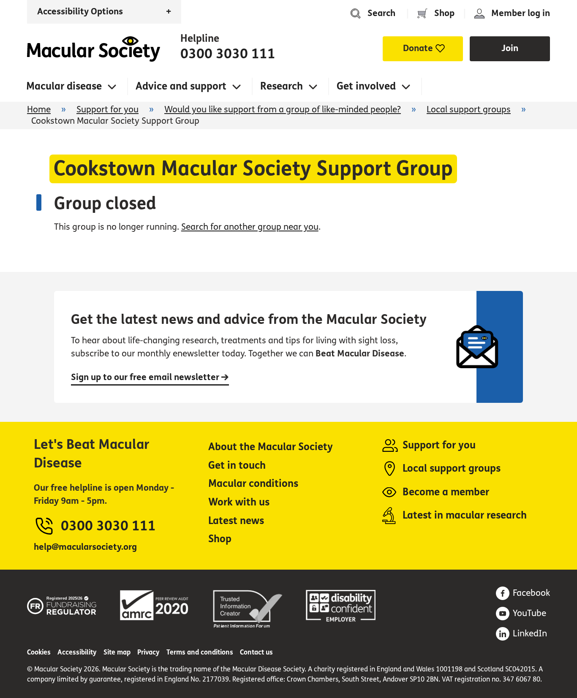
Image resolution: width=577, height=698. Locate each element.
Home (93, 49)
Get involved (366, 86)
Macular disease (64, 86)
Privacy (148, 652)
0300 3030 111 (227, 54)
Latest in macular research (465, 515)
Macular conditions (253, 484)
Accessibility (77, 652)
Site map (117, 652)
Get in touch (237, 465)
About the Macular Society (270, 447)
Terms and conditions (199, 652)
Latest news (236, 521)
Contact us (256, 652)
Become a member (446, 492)
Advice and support (181, 86)
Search (381, 13)
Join (509, 48)
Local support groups (469, 109)
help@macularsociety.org (85, 547)
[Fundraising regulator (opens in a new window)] (62, 604)
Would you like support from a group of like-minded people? (282, 109)
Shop (444, 13)
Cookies (39, 652)
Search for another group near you (249, 227)
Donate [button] (418, 48)
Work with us (238, 502)
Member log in (520, 13)
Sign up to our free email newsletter (146, 377)
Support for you (107, 109)
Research (281, 86)
